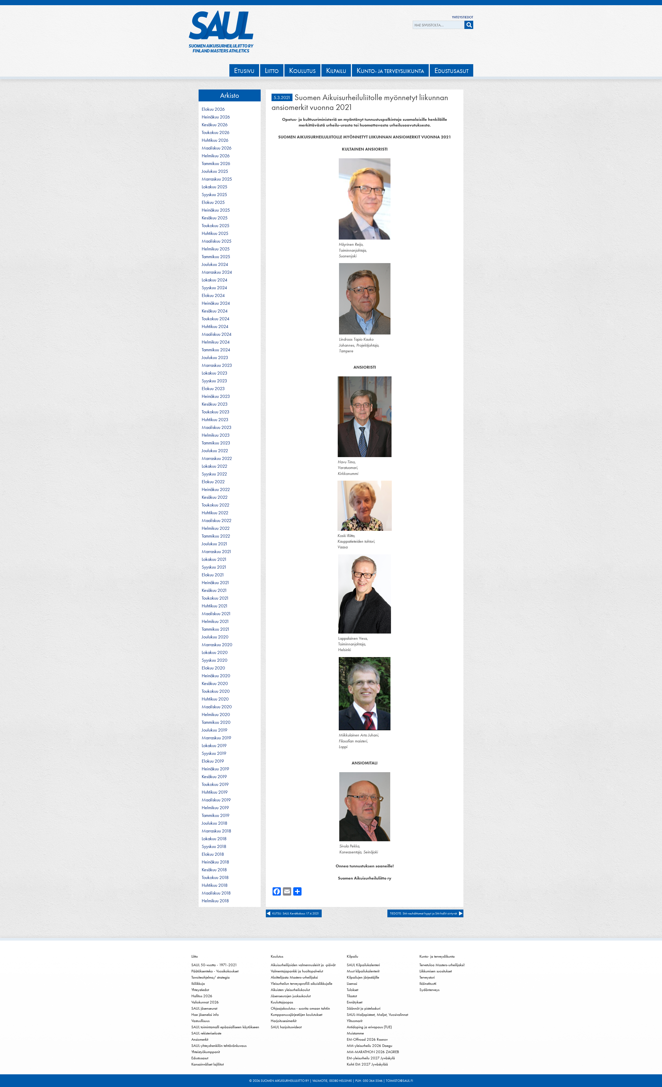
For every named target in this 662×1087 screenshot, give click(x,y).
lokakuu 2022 (214, 466)
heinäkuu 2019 (215, 768)
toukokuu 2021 (215, 598)
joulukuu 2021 (215, 543)
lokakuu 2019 (214, 745)
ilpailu (336, 70)
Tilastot (352, 996)
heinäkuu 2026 (216, 117)
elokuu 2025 (213, 202)
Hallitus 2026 (201, 996)
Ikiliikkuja (198, 983)
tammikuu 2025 (216, 256)
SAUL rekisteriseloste (206, 1033)
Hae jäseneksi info (205, 1014)
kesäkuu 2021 (214, 590)
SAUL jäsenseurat (204, 1008)
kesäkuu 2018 (214, 869)
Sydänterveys (429, 989)
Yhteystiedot (462, 17)
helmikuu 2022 (216, 528)
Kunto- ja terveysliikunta (437, 956)
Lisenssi (352, 983)
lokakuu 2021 (214, 559)
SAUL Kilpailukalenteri (363, 964)
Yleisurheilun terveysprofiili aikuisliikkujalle (301, 983)
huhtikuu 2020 (215, 699)
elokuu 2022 (213, 481)
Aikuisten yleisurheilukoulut (290, 989)
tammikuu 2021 (216, 629)
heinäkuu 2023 (216, 396)
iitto (272, 70)
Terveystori (427, 977)
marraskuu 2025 (217, 179)
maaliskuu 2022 (216, 520)
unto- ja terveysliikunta (390, 70)
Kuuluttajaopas (282, 1002)
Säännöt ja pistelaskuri (363, 1008)
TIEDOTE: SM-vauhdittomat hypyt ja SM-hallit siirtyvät (423, 913)
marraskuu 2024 (217, 272)
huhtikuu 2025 (215, 233)
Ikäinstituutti (427, 983)
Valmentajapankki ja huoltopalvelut (297, 971)
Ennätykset (354, 1002)
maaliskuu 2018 (216, 893)
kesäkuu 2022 (215, 497)
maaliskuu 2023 (216, 427)
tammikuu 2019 (215, 815)
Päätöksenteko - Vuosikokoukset (214, 971)
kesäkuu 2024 (215, 311)
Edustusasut (199, 1058)
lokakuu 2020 (215, 652)
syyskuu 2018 (214, 846)
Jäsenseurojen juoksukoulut (291, 996)
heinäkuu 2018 (215, 862)
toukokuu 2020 (216, 691)
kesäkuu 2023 (215, 404)
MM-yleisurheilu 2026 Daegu (369, 1045)
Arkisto (229, 95)
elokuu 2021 (213, 574)
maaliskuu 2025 (216, 241)
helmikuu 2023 (216, 435)
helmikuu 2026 (216, 155)
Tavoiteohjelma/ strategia (210, 977)
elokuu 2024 (213, 295)
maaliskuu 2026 (216, 148)
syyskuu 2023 (214, 380)
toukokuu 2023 (215, 411)
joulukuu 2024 (215, 264)
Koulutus (277, 956)
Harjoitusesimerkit (283, 1020)
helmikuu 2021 (215, 621)
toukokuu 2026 (215, 132)
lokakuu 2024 (214, 279)
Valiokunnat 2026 (205, 1002)
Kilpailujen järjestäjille (363, 977)
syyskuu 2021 (214, 567)
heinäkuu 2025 (216, 210)
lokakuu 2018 (214, 838)
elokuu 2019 (213, 761)
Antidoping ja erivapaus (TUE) (369, 1027)
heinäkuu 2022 (216, 489)
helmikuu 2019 (215, 807)
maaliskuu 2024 (216, 334)
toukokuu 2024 (215, 318)
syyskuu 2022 (214, 474)
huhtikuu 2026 (215, 140)
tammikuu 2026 (216, 163)
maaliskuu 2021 (216, 613)
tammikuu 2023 (216, 442)
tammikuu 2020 (216, 722)
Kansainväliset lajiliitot (207, 1064)
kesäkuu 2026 (215, 124)
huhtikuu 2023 (215, 419)
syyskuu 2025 (214, 194)
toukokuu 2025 (215, 225)
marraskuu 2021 (216, 551)
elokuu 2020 (213, 668)
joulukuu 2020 (215, 636)
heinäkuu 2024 (216, 303)
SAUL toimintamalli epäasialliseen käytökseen (225, 1027)
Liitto (194, 956)
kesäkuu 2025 (215, 217)
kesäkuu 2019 (214, 776)
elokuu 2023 (213, 388)
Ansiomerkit (199, 1039)
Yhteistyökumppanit (205, 1051)
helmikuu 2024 (216, 342)
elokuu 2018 (213, 854)
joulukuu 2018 (214, 823)
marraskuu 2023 (217, 365)
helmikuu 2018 (215, 900)
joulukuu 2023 (215, 357)
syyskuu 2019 (214, 753)
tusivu (244, 70)
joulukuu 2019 (214, 730)
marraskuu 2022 (217, 458)
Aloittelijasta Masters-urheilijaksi (294, 977)
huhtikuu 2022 (215, 512)
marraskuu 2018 (216, 830)
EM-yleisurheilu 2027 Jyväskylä (371, 1058)
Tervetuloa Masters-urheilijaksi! (442, 964)
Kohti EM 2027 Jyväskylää (367, 1064)
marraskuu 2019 (216, 737)
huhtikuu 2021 (215, 605)
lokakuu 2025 (214, 186)
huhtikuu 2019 (215, 792)
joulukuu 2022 (215, 450)
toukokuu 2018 (215, 877)
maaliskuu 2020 (217, 706)
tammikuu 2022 (216, 536)
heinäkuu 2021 (215, 582)
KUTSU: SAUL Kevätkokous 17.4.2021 (295, 913)
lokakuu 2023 (214, 373)
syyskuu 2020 (214, 660)
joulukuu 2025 (215, 171)
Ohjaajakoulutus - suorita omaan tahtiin (300, 1008)
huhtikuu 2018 (215, 885)
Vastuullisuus (200, 1020)
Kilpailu (352, 956)
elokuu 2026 (213, 109)
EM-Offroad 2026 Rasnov (367, 1039)
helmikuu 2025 (216, 248)
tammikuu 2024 (216, 349)
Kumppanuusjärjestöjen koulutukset (296, 1014)
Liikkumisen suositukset (435, 971)
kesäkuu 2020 (215, 683)
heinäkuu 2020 (216, 675)
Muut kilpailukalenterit (363, 971)
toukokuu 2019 (215, 784)
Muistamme (355, 1033)
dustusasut (451, 70)
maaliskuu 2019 (216, 799)
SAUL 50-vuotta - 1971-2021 (214, 964)
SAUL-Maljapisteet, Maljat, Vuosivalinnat (377, 1014)
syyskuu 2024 (214, 287)
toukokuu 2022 (215, 505)
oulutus (302, 70)
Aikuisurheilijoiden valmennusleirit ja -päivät (303, 964)
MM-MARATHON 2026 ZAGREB (373, 1051)
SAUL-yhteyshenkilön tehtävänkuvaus (218, 1045)
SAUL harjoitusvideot (286, 1027)
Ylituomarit (354, 1020)
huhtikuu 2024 (215, 326)
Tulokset (352, 989)
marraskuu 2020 (217, 644)
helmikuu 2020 (216, 714)
